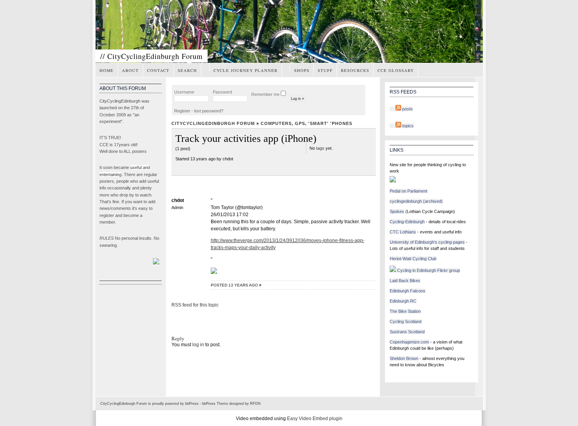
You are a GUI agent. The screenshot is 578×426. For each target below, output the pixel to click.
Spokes (397, 211)
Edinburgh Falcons (407, 290)
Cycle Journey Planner (246, 70)
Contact (158, 70)
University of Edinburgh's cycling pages (427, 242)
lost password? (208, 110)
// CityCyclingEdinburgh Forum (151, 56)
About (130, 70)
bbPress (192, 404)
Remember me (266, 94)
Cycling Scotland (406, 321)
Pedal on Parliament (408, 191)
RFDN (255, 404)
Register (182, 110)
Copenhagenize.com (409, 342)
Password (222, 92)
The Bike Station (405, 311)
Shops (301, 70)
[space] (205, 67)
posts (407, 108)
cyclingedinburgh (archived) (416, 201)
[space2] (286, 67)
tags (320, 148)
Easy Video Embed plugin (314, 418)
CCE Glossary (395, 70)
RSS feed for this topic (195, 305)
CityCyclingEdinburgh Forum (213, 123)
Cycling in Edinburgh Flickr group (428, 270)
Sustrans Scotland (407, 331)
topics (407, 125)
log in (198, 344)
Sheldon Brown (404, 358)
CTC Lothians (403, 232)
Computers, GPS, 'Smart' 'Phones (306, 123)
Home (106, 70)
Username (184, 92)
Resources (355, 70)
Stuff (325, 70)
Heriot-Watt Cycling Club (413, 258)
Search (187, 70)
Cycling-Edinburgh (407, 221)
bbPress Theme (215, 404)
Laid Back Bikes (405, 280)
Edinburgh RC (403, 301)
